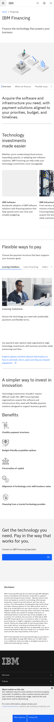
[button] (44, 3)
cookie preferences (10, 706)
